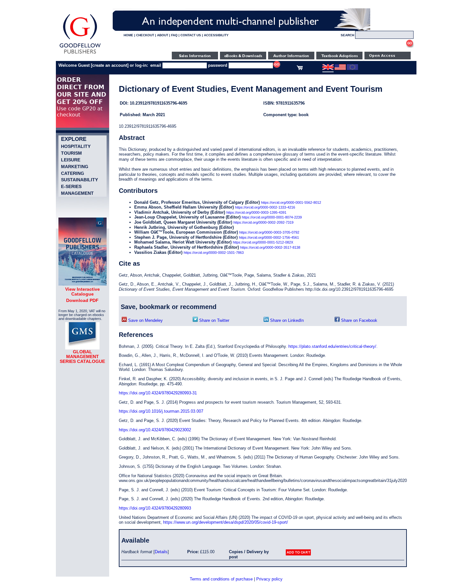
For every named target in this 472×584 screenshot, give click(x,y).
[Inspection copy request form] (339, 58)
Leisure (70, 159)
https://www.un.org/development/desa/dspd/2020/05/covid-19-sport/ (225, 522)
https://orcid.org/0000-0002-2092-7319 (263, 222)
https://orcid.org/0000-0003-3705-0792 (269, 232)
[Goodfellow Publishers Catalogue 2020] (82, 284)
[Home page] (80, 53)
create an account (109, 65)
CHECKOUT (145, 35)
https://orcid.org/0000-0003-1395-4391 (256, 212)
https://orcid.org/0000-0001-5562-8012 (291, 202)
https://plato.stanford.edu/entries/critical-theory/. (333, 346)
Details (161, 551)
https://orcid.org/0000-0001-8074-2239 (272, 217)
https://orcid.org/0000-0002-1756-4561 (269, 237)
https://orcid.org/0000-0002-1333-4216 (265, 207)
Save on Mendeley (145, 320)
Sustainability (79, 179)
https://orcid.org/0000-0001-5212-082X (263, 242)
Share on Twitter (213, 320)
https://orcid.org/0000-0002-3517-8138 (270, 247)
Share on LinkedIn (286, 320)
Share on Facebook (358, 320)
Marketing (74, 166)
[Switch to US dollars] (340, 68)
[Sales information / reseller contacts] (195, 58)
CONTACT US (190, 35)
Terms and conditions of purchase (221, 579)
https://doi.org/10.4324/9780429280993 (155, 508)
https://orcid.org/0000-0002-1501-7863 (214, 252)
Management (77, 193)
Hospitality (76, 146)
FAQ (174, 35)
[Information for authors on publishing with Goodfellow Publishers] (291, 58)
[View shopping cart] (300, 68)
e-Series (71, 186)
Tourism (71, 153)
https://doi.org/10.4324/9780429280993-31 (158, 393)
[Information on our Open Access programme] (387, 58)
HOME (128, 35)
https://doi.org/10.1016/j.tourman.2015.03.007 (161, 411)
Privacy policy (269, 579)
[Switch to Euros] (352, 68)
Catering (72, 173)
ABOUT (162, 35)
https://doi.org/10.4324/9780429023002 (155, 429)
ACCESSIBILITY (216, 35)
